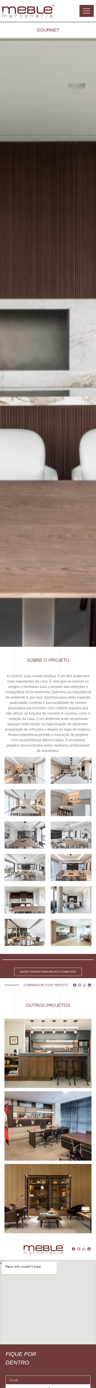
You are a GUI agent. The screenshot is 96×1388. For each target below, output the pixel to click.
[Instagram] (79, 985)
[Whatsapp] (84, 985)
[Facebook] (75, 985)
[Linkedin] (89, 985)
